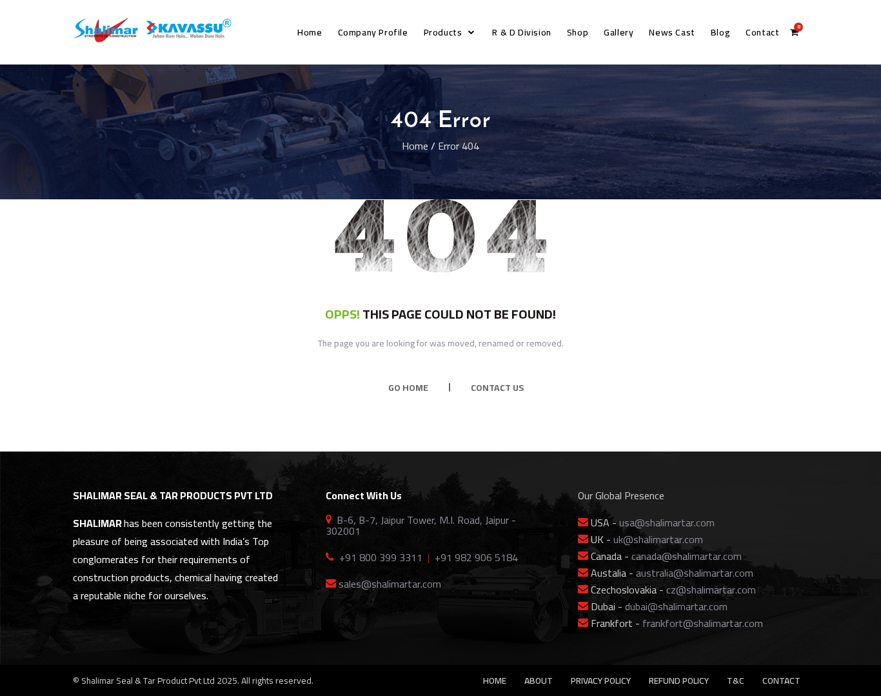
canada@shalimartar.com (686, 556)
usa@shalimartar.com (667, 522)
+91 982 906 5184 (476, 557)
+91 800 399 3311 (380, 557)
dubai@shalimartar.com (676, 606)
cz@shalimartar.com (711, 589)
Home (415, 145)
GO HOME (408, 387)
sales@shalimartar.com (390, 583)
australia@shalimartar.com (694, 572)
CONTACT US (497, 387)
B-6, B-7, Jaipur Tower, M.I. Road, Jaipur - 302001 (421, 525)
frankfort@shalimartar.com (702, 623)
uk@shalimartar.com (658, 539)
